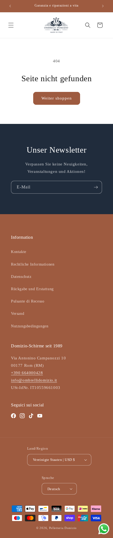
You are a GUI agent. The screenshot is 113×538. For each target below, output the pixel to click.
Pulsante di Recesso (27, 301)
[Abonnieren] (96, 187)
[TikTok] (31, 415)
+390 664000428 (27, 373)
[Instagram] (22, 415)
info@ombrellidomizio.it (34, 380)
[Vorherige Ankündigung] (10, 6)
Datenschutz (21, 277)
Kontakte (18, 252)
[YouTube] (39, 415)
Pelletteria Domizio (63, 528)
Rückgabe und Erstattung (32, 289)
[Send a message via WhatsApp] (103, 528)
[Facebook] (13, 415)
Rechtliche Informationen (32, 264)
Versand (17, 314)
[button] (11, 25)
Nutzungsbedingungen (29, 326)
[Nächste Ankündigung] (103, 6)
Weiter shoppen (56, 98)
